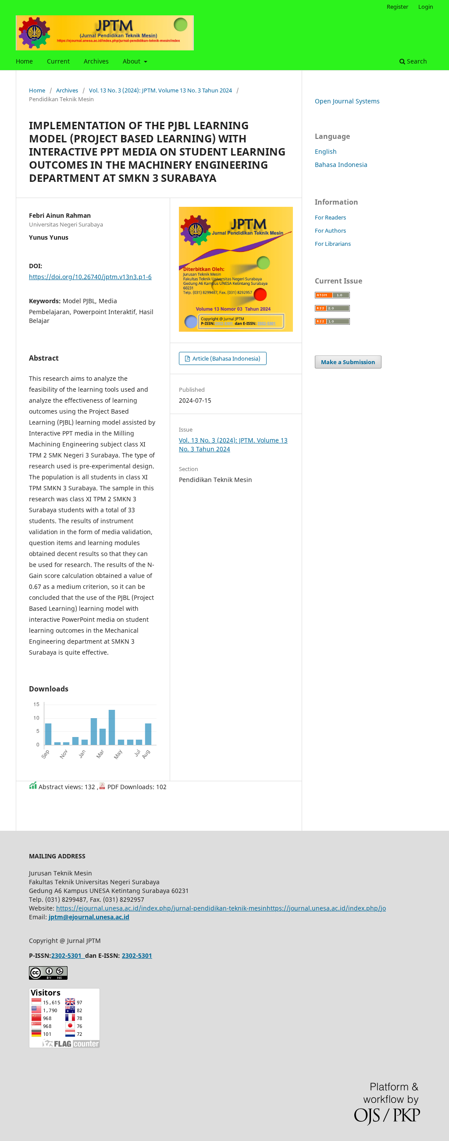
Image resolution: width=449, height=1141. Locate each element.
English (326, 151)
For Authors (330, 230)
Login (425, 7)
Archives (96, 61)
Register (397, 7)
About (132, 61)
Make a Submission (348, 362)
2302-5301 (66, 955)
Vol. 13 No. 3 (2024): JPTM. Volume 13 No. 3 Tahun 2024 (160, 90)
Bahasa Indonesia (341, 164)
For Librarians (333, 244)
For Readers (330, 217)
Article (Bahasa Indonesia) (225, 358)
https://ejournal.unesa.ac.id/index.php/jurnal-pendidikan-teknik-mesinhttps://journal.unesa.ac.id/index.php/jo (221, 908)
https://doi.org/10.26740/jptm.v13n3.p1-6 (90, 277)
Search (416, 61)
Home (24, 61)
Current (58, 61)
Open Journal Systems (347, 101)
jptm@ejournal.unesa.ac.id (89, 917)
